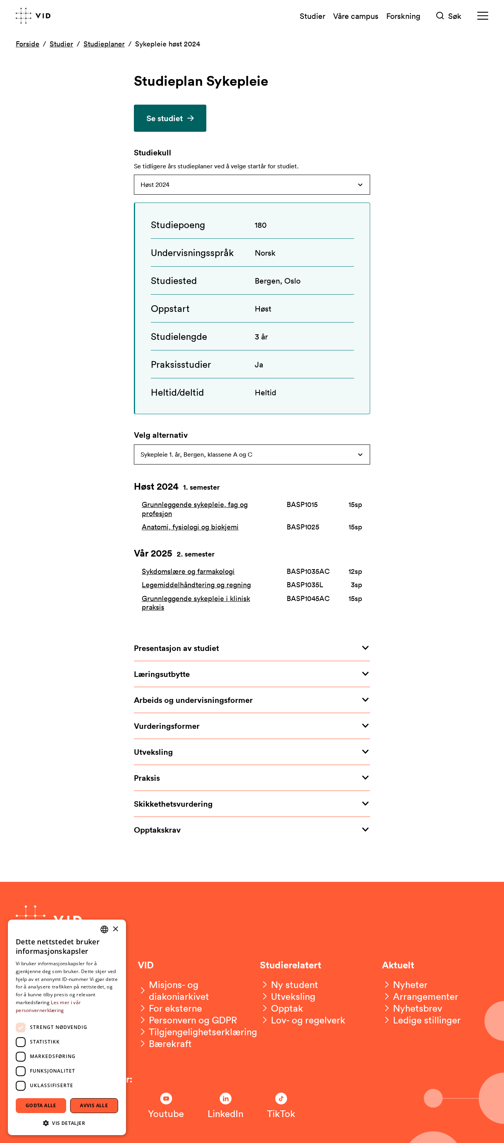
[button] (67, 1122)
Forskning (403, 16)
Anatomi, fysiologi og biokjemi (190, 526)
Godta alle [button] (41, 1105)
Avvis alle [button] (94, 1105)
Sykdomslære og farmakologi (188, 571)
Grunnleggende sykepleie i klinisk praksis (196, 603)
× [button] (115, 929)
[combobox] (104, 929)
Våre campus (355, 16)
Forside (27, 43)
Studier (312, 16)
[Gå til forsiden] (33, 16)
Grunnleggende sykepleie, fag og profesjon (195, 509)
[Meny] (482, 16)
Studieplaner (104, 43)
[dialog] (67, 1027)
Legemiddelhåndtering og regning (196, 584)
